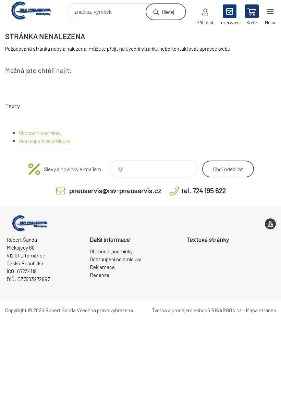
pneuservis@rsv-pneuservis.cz (115, 190)
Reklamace (102, 267)
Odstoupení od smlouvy (44, 141)
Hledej (168, 12)
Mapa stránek (261, 310)
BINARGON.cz (226, 310)
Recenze (99, 275)
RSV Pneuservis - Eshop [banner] (35, 10)
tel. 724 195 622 (203, 190)
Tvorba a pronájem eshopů (181, 310)
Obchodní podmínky (40, 133)
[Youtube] (270, 223)
